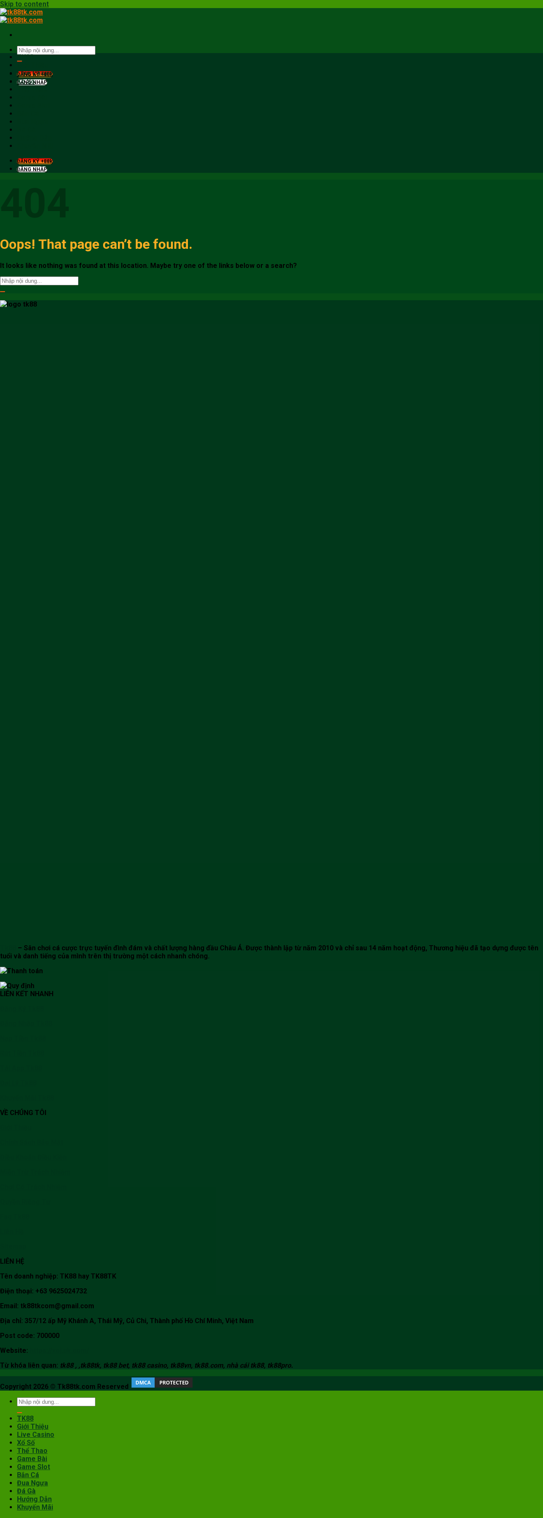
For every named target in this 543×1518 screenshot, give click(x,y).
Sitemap (13, 1246)
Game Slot (33, 105)
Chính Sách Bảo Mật (31, 1142)
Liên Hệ (12, 1232)
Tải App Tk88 (21, 1068)
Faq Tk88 (14, 1217)
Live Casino (35, 73)
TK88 (25, 57)
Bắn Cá (28, 114)
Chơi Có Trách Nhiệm (33, 1187)
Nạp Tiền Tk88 (23, 1038)
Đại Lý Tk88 (18, 1083)
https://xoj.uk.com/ (59, 1350)
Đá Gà (26, 130)
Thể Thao (32, 89)
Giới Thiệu (32, 65)
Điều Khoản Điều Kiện (33, 1157)
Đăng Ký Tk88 (22, 1009)
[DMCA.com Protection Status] (161, 1387)
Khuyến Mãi (35, 146)
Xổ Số (26, 81)
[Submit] (2, 291)
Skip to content (24, 4)
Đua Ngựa (32, 122)
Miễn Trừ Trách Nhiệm (35, 1172)
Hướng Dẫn (34, 138)
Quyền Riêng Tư (25, 1202)
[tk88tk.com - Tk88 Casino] (21, 16)
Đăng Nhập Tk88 (26, 1024)
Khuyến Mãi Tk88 (27, 1098)
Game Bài (32, 97)
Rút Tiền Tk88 (22, 1053)
